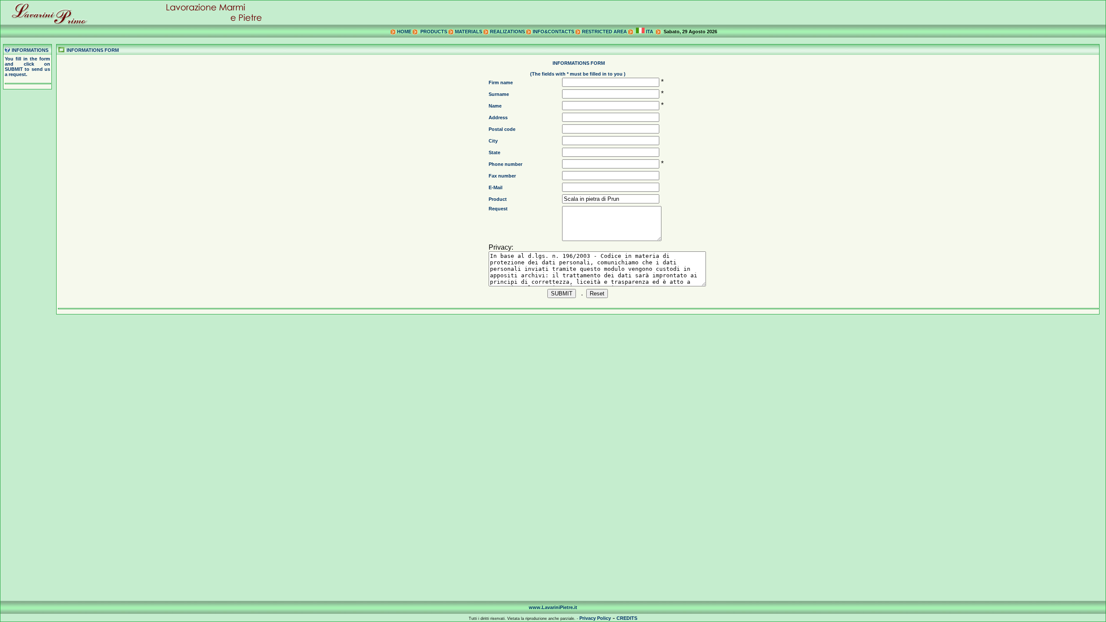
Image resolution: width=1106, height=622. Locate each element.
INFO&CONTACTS (553, 31)
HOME (404, 31)
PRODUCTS (433, 31)
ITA (649, 31)
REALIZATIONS (507, 31)
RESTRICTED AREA (604, 31)
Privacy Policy (595, 618)
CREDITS (627, 618)
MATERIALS (468, 31)
